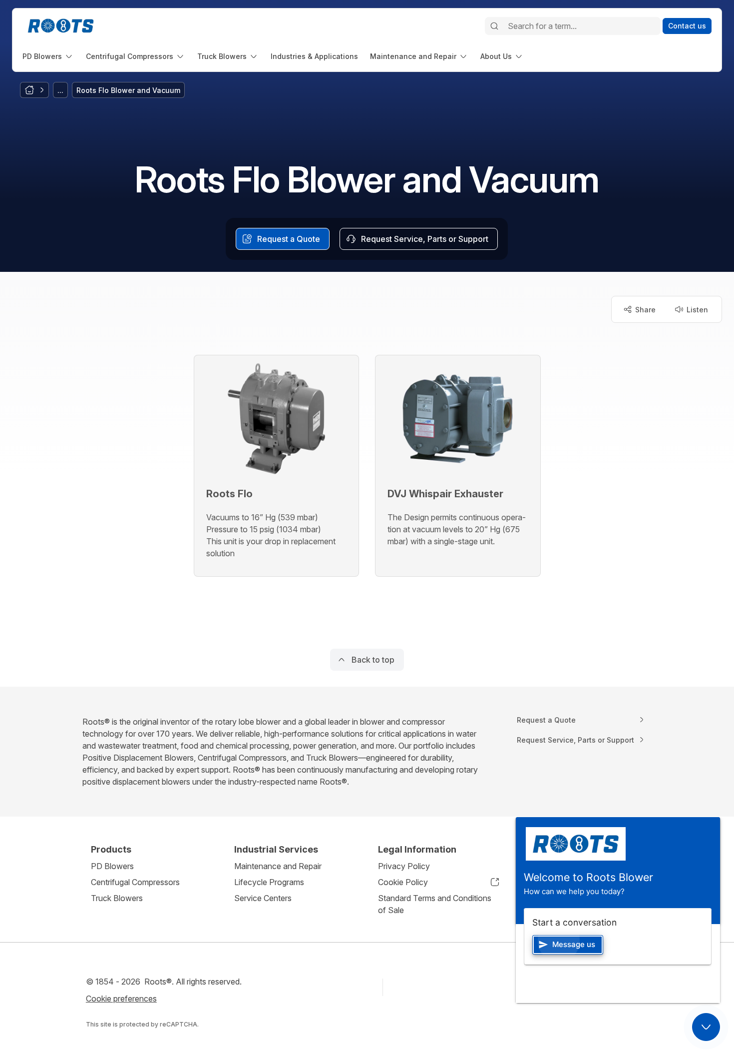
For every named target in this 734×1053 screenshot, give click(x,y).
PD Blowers (112, 866)
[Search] (494, 26)
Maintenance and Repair (278, 866)
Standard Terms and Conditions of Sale (434, 904)
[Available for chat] (706, 1027)
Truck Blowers (117, 898)
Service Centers (263, 898)
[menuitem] (48, 56)
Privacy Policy (404, 866)
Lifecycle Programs (269, 882)
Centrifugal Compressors (135, 882)
